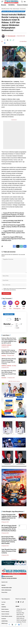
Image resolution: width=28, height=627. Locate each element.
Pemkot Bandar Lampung (18, 11)
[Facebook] (4, 305)
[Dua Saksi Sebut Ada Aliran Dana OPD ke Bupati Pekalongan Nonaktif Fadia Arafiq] (22, 373)
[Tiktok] (23, 305)
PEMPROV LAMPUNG (6, 345)
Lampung (4, 355)
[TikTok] (23, 602)
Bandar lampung (6, 11)
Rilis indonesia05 (11, 35)
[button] (3, 1)
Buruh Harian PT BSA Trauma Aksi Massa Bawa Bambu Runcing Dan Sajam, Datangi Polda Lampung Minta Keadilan (9, 540)
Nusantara (4, 377)
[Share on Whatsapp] (10, 40)
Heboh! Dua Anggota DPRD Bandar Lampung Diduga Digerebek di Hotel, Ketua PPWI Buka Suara (13, 238)
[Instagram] (10, 305)
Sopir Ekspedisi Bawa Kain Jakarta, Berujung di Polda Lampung (9, 551)
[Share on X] (7, 40)
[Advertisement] (14, 135)
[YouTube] (18, 602)
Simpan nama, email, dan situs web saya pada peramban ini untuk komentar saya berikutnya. (15, 289)
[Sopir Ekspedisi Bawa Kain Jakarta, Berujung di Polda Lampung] (22, 551)
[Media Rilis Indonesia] (11, 1)
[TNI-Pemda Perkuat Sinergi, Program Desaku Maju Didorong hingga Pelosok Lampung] (22, 361)
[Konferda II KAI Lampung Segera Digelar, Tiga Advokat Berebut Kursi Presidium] (22, 352)
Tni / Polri (14, 365)
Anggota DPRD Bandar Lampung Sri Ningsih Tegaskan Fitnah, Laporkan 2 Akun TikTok (13, 232)
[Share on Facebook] (4, 40)
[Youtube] (17, 305)
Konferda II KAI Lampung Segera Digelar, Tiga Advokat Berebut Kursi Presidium (9, 352)
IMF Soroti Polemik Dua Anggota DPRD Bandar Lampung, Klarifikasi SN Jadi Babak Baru (13, 226)
